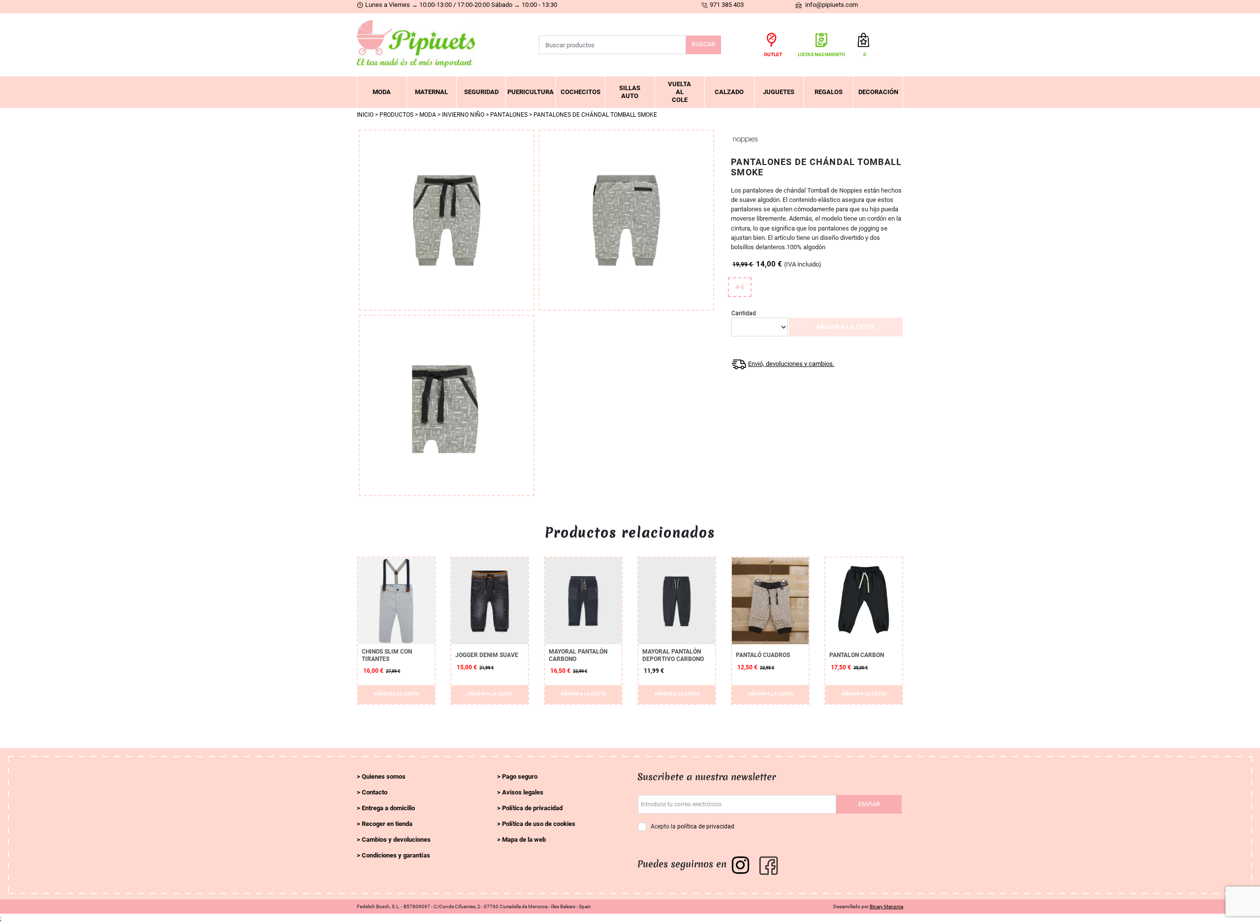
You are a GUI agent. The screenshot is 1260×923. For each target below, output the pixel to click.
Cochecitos (580, 92)
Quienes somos (384, 776)
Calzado (729, 92)
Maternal (431, 92)
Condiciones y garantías (396, 855)
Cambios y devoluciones (396, 839)
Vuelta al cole (679, 91)
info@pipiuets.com (831, 4)
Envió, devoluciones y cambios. (791, 363)
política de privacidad (705, 826)
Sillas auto (629, 91)
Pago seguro (519, 776)
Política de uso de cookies (538, 823)
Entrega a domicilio (388, 808)
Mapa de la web (524, 839)
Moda (382, 92)
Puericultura (530, 92)
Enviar (869, 804)
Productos (396, 114)
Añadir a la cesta (846, 326)
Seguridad (481, 92)
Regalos (829, 92)
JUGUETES (778, 92)
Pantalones (509, 114)
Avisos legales (522, 792)
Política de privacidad (532, 808)
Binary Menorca (886, 906)
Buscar (703, 44)
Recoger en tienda (387, 823)
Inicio (365, 114)
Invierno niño (463, 114)
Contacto (374, 792)
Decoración (878, 92)
